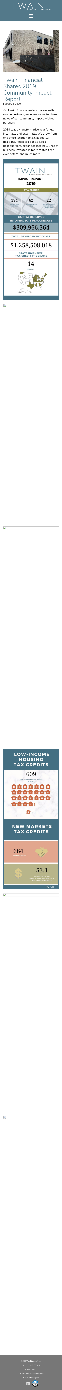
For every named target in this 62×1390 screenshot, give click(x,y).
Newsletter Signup (31, 1377)
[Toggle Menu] (31, 16)
